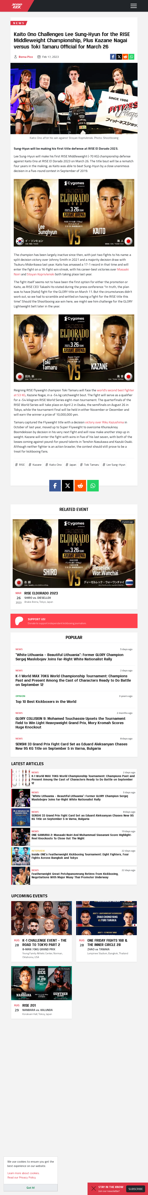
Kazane (37, 464)
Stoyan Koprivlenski (40, 274)
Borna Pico (26, 57)
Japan (72, 464)
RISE (22, 464)
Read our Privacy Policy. (21, 1177)
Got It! (31, 1187)
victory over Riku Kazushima (104, 422)
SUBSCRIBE (136, 1189)
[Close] (93, 1188)
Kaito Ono (55, 464)
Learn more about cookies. (23, 1173)
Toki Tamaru (91, 464)
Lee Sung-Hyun (115, 464)
